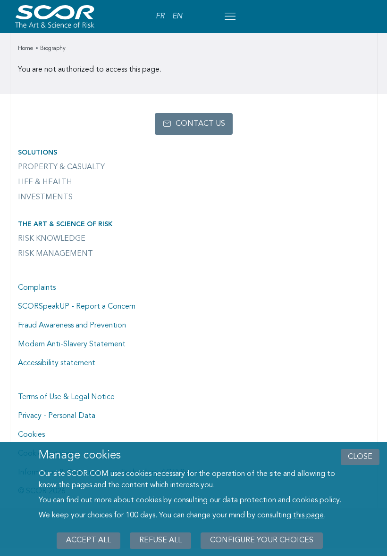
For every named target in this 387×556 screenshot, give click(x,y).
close (360, 457)
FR (160, 16)
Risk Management (55, 254)
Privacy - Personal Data (56, 416)
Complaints (37, 288)
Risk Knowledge (51, 239)
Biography (53, 48)
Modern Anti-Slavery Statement (72, 344)
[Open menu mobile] (229, 16)
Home (26, 48)
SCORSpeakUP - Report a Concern (76, 307)
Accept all (88, 540)
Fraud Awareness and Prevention (72, 325)
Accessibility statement (56, 363)
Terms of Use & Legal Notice (66, 397)
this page (308, 515)
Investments (45, 197)
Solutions (37, 152)
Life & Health (45, 182)
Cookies (31, 435)
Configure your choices (261, 540)
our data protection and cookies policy (274, 500)
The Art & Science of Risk (65, 224)
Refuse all (160, 540)
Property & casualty (61, 167)
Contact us (200, 124)
